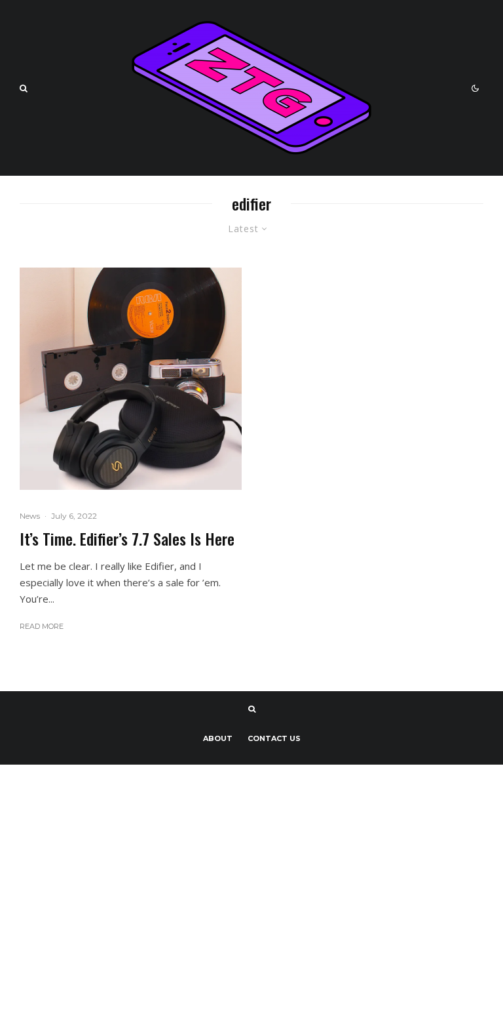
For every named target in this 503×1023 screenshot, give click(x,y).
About (218, 738)
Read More (42, 626)
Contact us (274, 738)
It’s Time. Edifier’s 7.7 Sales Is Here (127, 538)
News (30, 516)
